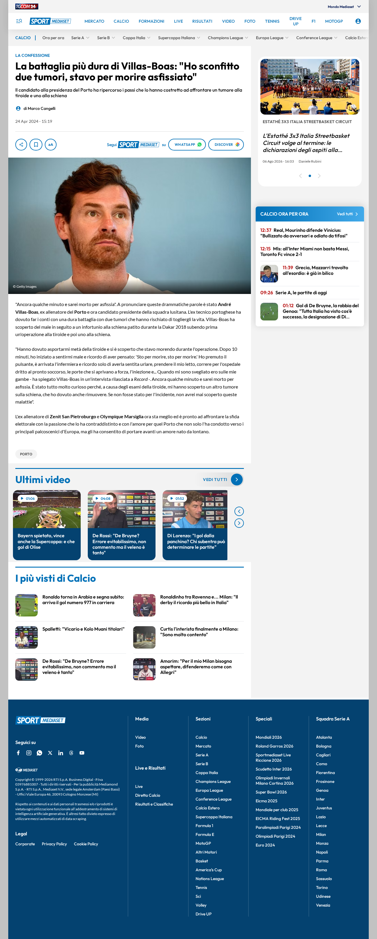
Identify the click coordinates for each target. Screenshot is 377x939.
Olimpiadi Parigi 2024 (275, 836)
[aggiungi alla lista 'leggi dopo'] (35, 145)
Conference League (214, 799)
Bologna (323, 746)
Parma (322, 861)
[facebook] (18, 753)
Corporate (25, 844)
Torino (322, 887)
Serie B (202, 763)
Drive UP (203, 914)
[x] (50, 753)
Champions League (213, 781)
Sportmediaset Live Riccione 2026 (273, 757)
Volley (201, 905)
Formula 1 (204, 825)
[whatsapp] (39, 753)
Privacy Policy (54, 844)
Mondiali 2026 (269, 737)
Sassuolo (324, 878)
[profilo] (358, 21)
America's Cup (209, 869)
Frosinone (325, 781)
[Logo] (50, 21)
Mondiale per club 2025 (277, 809)
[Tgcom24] (26, 6)
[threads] (71, 753)
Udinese (323, 896)
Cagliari (323, 755)
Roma (321, 869)
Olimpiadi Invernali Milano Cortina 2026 (275, 780)
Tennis (201, 887)
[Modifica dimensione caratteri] (51, 145)
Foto (139, 746)
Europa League (209, 790)
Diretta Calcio (147, 795)
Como (321, 763)
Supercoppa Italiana (214, 816)
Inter (320, 799)
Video (140, 737)
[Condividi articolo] (21, 145)
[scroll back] (239, 511)
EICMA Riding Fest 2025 (278, 818)
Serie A (202, 755)
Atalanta (324, 737)
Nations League (210, 878)
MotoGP (203, 843)
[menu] (18, 21)
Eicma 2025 (266, 801)
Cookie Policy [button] (86, 844)
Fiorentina (325, 772)
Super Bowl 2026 (271, 792)
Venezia (323, 905)
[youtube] (82, 753)
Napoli (322, 852)
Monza (322, 843)
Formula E (205, 834)
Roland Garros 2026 (274, 746)
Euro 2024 (265, 845)
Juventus (324, 808)
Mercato (203, 746)
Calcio (201, 737)
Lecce (321, 825)
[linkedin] (61, 753)
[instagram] (29, 753)
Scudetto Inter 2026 (274, 769)
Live (139, 786)
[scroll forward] (239, 523)
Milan (321, 834)
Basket (202, 861)
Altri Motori (206, 852)
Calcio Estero (208, 808)
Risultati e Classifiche (154, 804)
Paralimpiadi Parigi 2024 (278, 827)
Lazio (321, 816)
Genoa (322, 790)
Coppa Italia (207, 772)
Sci (198, 896)
